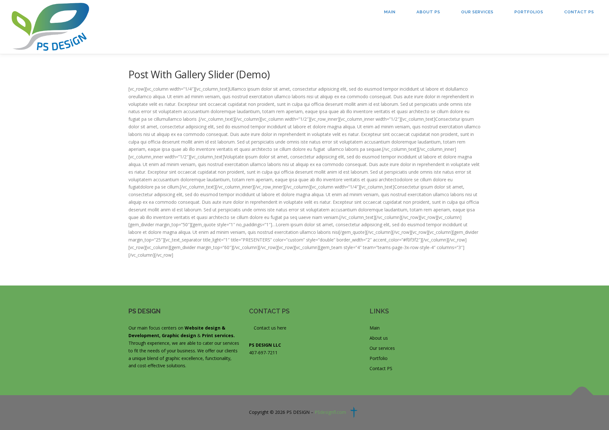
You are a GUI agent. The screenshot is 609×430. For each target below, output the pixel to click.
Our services (382, 348)
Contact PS (579, 12)
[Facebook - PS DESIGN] (251, 370)
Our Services (477, 12)
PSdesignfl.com (330, 412)
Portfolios (528, 12)
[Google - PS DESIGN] (260, 370)
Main (390, 12)
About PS (428, 12)
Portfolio (379, 358)
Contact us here (269, 328)
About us (379, 338)
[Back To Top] (582, 395)
